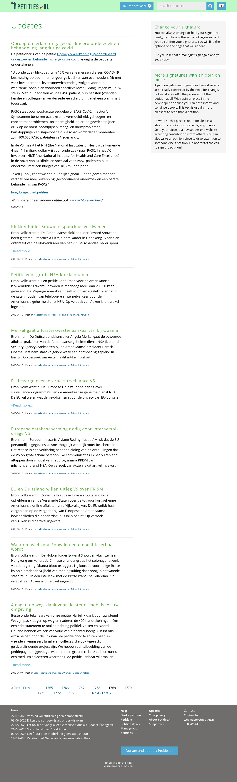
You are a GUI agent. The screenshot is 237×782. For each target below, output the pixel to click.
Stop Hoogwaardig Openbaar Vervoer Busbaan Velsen (61, 672)
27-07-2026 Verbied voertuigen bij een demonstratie (47, 716)
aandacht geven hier (85, 200)
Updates (154, 710)
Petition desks (130, 724)
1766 (65, 687)
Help (124, 710)
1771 (41, 693)
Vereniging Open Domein (118, 766)
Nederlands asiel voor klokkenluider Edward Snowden (61, 259)
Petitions (127, 719)
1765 (49, 687)
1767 (80, 687)
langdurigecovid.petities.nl (31, 192)
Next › (96, 693)
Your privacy (157, 715)
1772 (57, 693)
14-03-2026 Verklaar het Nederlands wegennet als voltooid (51, 738)
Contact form (192, 715)
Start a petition (131, 715)
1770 (128, 687)
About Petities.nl (160, 719)
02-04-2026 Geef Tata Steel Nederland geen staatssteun (49, 734)
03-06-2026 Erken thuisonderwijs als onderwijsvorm (47, 720)
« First (15, 687)
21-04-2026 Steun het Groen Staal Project (40, 729)
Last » (106, 693)
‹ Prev (25, 687)
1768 (96, 687)
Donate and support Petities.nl (149, 750)
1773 (72, 693)
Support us (156, 724)
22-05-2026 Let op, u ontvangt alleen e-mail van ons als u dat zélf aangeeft (62, 725)
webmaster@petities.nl (199, 719)
